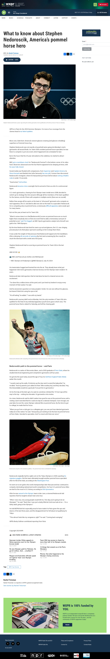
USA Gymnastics (48, 489)
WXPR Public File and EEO (45, 640)
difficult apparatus (52, 206)
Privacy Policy (87, 640)
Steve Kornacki (14, 173)
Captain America (59, 171)
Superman (47, 171)
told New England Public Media (55, 377)
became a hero (23, 186)
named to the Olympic (25, 493)
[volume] (9, 13)
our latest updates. (26, 131)
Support (65, 18)
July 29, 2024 (48, 261)
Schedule (20, 18)
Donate (104, 4)
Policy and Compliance (67, 640)
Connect (47, 18)
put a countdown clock (20, 162)
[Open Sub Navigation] (6, 18)
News (3, 18)
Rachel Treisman (13, 53)
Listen (56, 18)
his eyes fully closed (16, 167)
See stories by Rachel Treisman (14, 585)
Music (11, 18)
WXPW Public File (43, 644)
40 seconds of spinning (28, 236)
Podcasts (28, 18)
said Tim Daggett (26, 221)
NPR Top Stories (14, 567)
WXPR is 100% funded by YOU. (78, 607)
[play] (3, 13)
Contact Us (64, 644)
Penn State (58, 370)
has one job (46, 173)
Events (74, 18)
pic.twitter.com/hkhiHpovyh (34, 257)
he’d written (23, 182)
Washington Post (43, 481)
